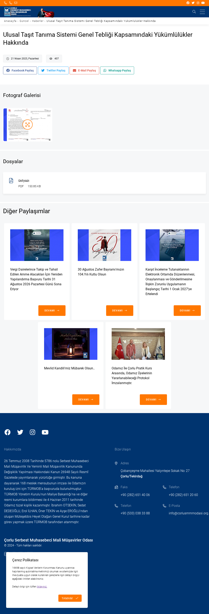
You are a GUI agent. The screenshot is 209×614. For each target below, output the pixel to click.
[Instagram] (198, 3)
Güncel (24, 20)
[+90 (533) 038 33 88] (10, 3)
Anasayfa (10, 20)
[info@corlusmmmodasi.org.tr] (15, 3)
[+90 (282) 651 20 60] (5, 3)
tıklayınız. (42, 586)
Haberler (37, 20)
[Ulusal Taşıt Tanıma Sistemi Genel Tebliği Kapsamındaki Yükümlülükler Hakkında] (27, 125)
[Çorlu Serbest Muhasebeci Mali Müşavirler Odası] (17, 11)
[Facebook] (188, 3)
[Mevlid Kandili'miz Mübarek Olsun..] (70, 344)
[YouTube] (203, 3)
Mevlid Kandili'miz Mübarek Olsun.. (69, 368)
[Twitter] (193, 3)
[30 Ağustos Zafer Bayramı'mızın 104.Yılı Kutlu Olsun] (104, 245)
